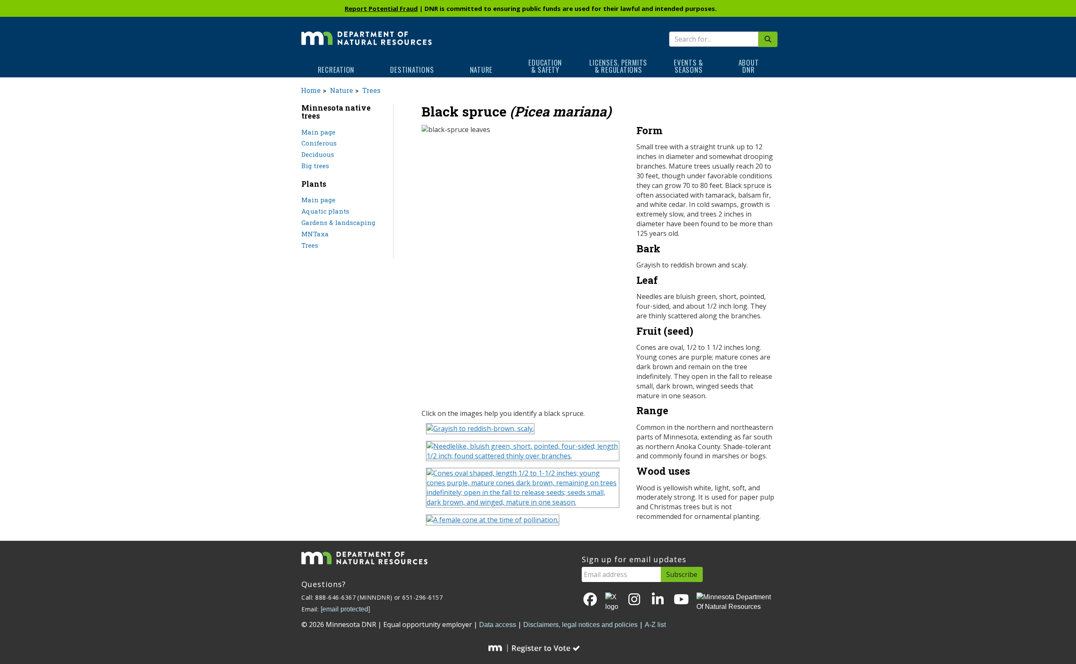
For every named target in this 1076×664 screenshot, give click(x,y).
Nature (481, 69)
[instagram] (634, 600)
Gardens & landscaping (338, 222)
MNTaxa (315, 234)
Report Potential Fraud (381, 8)
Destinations (412, 69)
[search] (768, 39)
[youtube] (681, 600)
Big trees (315, 165)
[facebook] (590, 600)
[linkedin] (657, 600)
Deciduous (317, 154)
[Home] (366, 32)
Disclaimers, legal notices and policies (580, 624)
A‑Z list (655, 624)
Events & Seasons (688, 66)
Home (311, 90)
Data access (497, 624)
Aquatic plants (325, 211)
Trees (371, 90)
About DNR (748, 66)
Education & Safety (545, 66)
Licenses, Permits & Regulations (618, 66)
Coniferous (319, 143)
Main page (318, 132)
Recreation (336, 69)
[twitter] (612, 602)
